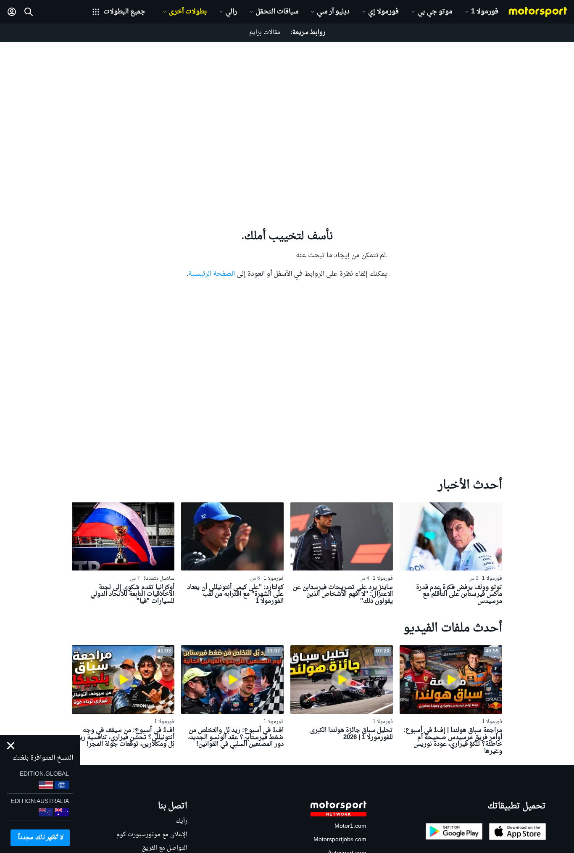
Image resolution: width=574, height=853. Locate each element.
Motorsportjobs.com (339, 839)
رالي (231, 11)
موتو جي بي (435, 11)
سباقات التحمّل (276, 11)
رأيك (181, 821)
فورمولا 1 (484, 11)
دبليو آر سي (333, 11)
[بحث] (28, 11)
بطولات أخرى (188, 11)
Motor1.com (350, 826)
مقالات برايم (264, 32)
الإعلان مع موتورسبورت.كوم (151, 834)
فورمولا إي (383, 11)
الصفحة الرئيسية (211, 274)
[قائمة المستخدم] (11, 11)
